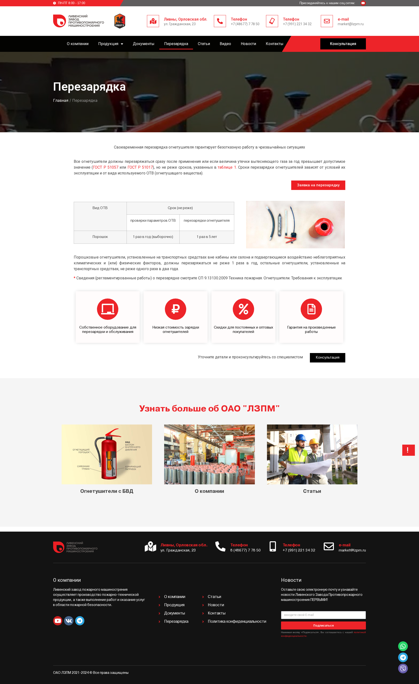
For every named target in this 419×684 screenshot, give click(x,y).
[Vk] (68, 620)
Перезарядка (176, 43)
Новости (248, 43)
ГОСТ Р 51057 (105, 167)
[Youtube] (363, 3)
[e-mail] (327, 21)
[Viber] (403, 668)
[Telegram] (79, 620)
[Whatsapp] (403, 646)
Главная (60, 100)
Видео (225, 43)
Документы (143, 43)
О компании (78, 43)
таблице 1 (227, 167)
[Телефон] (220, 21)
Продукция (108, 43)
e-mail (343, 19)
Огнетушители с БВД (106, 491)
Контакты (274, 43)
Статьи (204, 43)
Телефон (239, 19)
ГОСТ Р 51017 (140, 167)
